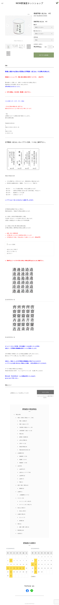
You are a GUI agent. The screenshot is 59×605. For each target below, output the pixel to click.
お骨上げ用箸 (22, 440)
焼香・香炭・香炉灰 (22, 485)
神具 (19, 524)
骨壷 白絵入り (22, 424)
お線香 (19, 491)
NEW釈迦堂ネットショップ (29, 3)
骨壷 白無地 (22, 421)
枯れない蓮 (21, 511)
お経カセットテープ (23, 472)
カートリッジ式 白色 (24, 501)
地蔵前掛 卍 (22, 456)
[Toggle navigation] (2, 3)
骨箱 (20, 433)
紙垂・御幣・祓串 (23, 527)
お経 (19, 466)
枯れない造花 (21, 507)
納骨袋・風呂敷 (22, 437)
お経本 (20, 478)
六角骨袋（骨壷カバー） (24, 427)
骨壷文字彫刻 (22, 446)
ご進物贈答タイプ (23, 495)
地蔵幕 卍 (21, 459)
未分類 (19, 533)
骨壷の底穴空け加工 (23, 449)
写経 (20, 482)
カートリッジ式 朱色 (24, 504)
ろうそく (20, 498)
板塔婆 (20, 520)
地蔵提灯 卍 (22, 462)
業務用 (20, 488)
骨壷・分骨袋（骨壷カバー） (24, 417)
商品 (17, 414)
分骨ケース (21, 443)
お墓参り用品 (21, 514)
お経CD (21, 469)
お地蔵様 (20, 453)
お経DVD (21, 475)
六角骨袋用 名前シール (24, 430)
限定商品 (20, 530)
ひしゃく (21, 517)
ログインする (45, 392)
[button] (7, 25)
